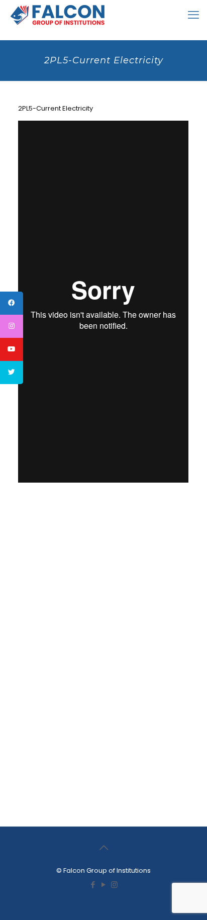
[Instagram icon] (114, 884)
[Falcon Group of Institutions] (58, 15)
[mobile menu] (193, 15)
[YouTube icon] (104, 884)
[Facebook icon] (93, 884)
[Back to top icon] (103, 847)
